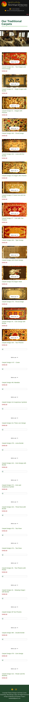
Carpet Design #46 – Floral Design (13, 133)
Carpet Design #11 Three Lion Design (14, 423)
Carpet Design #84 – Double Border (13, 633)
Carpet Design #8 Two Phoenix (12, 612)
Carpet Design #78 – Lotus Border (13, 443)
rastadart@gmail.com (14, 698)
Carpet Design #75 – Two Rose (12, 528)
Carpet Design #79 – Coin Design (12, 653)
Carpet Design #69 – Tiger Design (12, 240)
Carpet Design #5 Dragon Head (12, 281)
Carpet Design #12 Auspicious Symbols (14, 402)
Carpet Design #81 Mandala (11, 382)
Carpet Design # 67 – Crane (11, 362)
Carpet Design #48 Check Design (12, 260)
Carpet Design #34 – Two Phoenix (13, 342)
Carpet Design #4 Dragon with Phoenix (14, 175)
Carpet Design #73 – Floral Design (13, 301)
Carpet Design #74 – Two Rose (12, 548)
